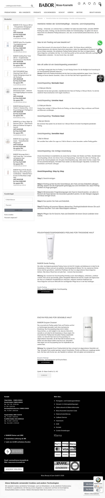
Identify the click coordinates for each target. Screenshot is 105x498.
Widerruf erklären (14, 469)
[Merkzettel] (89, 3)
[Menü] (101, 477)
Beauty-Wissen (95, 12)
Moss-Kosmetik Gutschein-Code (66, 410)
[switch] (98, 490)
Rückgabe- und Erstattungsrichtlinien (68, 401)
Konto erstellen (8, 214)
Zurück (44, 375)
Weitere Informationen (91, 493)
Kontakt (58, 427)
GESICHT (62, 12)
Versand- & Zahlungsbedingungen (67, 404)
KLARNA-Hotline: (9, 419)
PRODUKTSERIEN (10, 12)
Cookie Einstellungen (63, 430)
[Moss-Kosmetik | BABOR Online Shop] (56, 5)
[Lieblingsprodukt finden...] (32, 5)
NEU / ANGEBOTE (24, 12)
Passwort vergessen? (10, 217)
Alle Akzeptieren (91, 484)
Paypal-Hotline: (8, 415)
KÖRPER (70, 12)
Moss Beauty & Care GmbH (50, 475)
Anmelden (18, 210)
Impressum (59, 420)
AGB (57, 424)
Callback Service (61, 417)
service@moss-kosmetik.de (18, 460)
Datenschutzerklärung (58, 490)
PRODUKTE (37, 12)
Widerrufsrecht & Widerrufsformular (67, 407)
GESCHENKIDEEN (50, 12)
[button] (84, 3)
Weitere (79, 12)
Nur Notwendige (91, 489)
